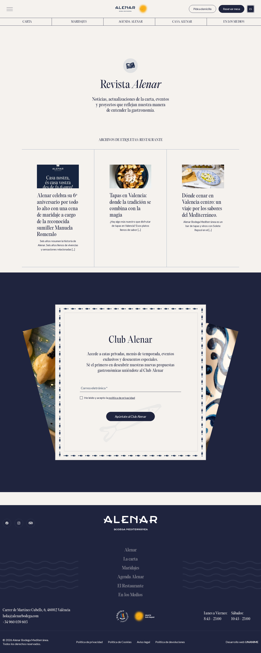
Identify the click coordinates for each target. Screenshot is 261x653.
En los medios (233, 21)
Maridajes (79, 21)
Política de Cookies (120, 642)
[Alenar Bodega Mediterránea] (130, 9)
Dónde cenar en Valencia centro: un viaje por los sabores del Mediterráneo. (202, 205)
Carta (27, 21)
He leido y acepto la (109, 397)
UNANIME (251, 642)
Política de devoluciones (170, 642)
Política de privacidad (89, 642)
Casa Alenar (182, 21)
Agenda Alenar (130, 21)
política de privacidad (122, 397)
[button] (10, 9)
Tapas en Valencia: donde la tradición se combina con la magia (130, 205)
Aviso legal (143, 642)
